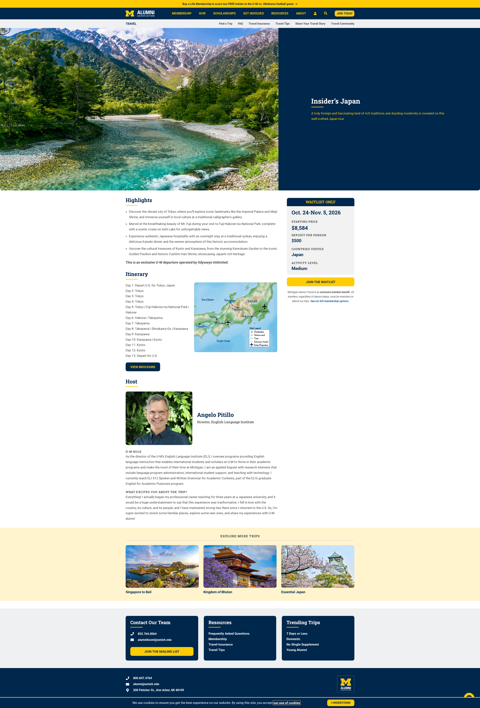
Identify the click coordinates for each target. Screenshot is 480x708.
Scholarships (224, 13)
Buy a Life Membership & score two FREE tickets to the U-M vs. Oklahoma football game (240, 4)
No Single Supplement (302, 644)
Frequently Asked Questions (229, 633)
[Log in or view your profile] (315, 13)
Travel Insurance (259, 23)
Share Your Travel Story (310, 23)
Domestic (293, 639)
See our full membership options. (329, 301)
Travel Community (342, 23)
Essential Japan (293, 592)
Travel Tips (282, 23)
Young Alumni (296, 650)
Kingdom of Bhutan (217, 592)
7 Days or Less (297, 633)
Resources (280, 13)
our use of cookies (286, 703)
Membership (181, 13)
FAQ (240, 23)
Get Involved (253, 13)
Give (202, 13)
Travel (131, 24)
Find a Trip (225, 23)
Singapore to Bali (139, 592)
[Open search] (325, 13)
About (301, 13)
